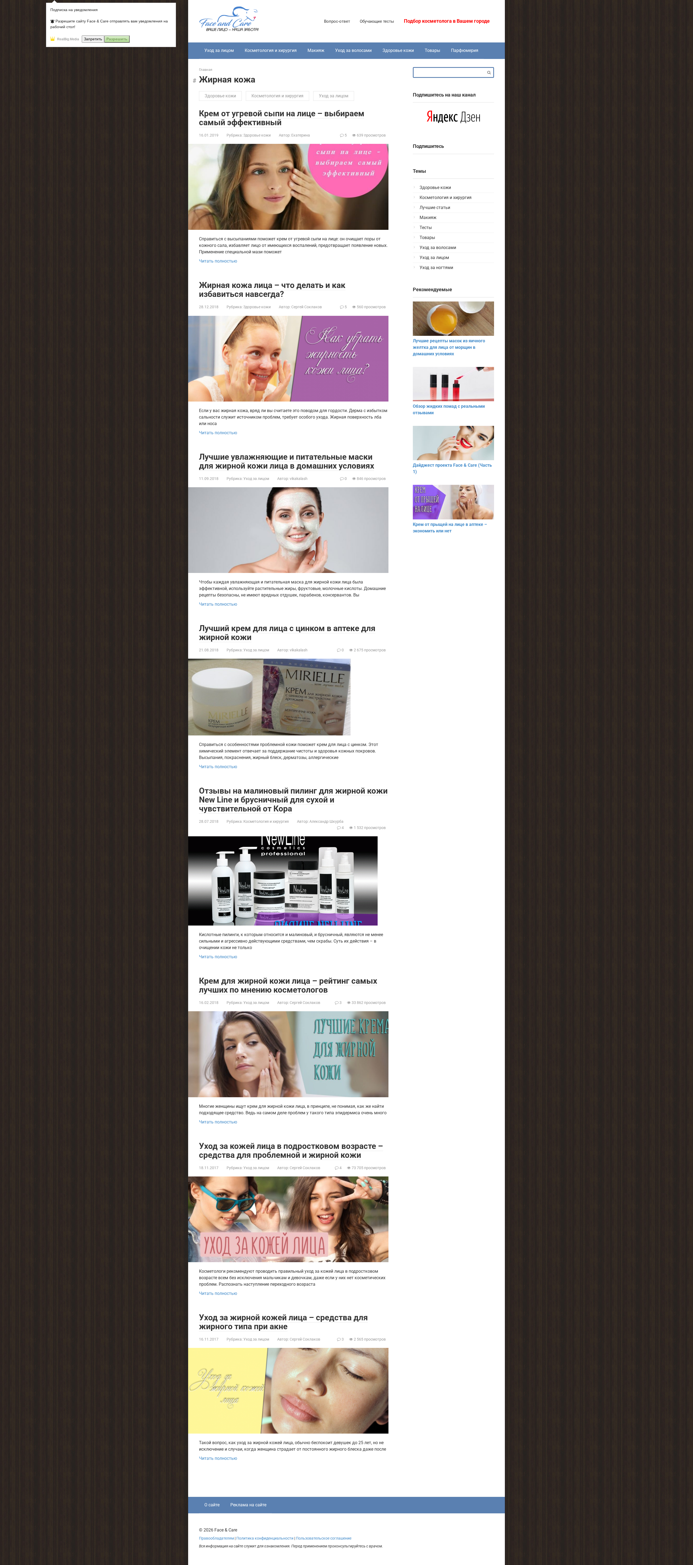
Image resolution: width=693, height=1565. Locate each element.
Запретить (93, 39)
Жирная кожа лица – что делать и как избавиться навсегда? (272, 289)
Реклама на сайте (248, 1504)
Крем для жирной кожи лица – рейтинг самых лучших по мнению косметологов (288, 985)
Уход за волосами (353, 50)
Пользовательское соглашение (323, 1538)
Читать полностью (218, 261)
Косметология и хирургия (271, 50)
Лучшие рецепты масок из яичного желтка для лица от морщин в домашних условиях (449, 347)
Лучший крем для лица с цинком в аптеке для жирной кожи (287, 633)
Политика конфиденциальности (264, 1538)
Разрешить (117, 39)
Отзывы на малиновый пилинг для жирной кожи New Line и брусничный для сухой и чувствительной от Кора (293, 799)
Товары (432, 50)
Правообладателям (216, 1538)
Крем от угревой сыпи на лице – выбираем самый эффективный (281, 118)
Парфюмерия (464, 50)
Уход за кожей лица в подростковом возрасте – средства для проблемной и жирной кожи (291, 1150)
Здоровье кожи (398, 50)
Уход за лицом (219, 50)
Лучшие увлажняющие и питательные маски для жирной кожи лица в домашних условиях (286, 461)
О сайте (212, 1504)
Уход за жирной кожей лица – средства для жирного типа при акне (283, 1322)
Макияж (316, 50)
